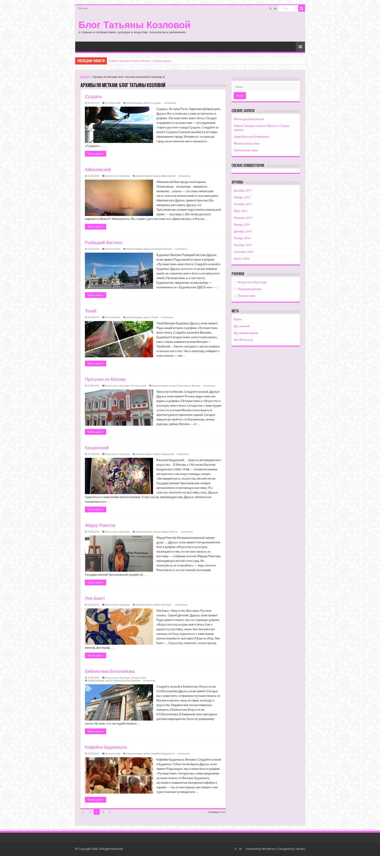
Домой (84, 76)
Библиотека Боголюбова (110, 671)
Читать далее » (96, 153)
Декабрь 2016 (243, 231)
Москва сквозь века (247, 143)
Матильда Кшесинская (249, 119)
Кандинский (97, 447)
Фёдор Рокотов (100, 525)
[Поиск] (301, 8)
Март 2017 (240, 211)
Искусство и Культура (117, 176)
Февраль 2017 (243, 217)
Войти (238, 319)
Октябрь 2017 (243, 204)
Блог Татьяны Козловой (134, 25)
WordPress (269, 849)
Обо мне (82, 8)
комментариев (246, 333)
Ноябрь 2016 (242, 238)
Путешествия (112, 103)
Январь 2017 (242, 224)
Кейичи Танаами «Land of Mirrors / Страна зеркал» (140, 60)
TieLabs (300, 849)
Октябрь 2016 (243, 245)
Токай (90, 311)
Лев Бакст (95, 598)
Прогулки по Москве (105, 379)
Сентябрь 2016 (243, 252)
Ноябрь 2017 (242, 197)
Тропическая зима (246, 150)
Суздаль (93, 96)
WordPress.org (243, 339)
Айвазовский (98, 169)
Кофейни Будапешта (106, 747)
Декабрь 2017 (243, 190)
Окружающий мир (249, 289)
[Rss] (270, 8)
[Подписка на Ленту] (224, 86)
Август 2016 (242, 258)
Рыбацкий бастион (103, 242)
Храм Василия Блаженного (252, 136)
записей (242, 326)
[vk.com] (275, 8)
